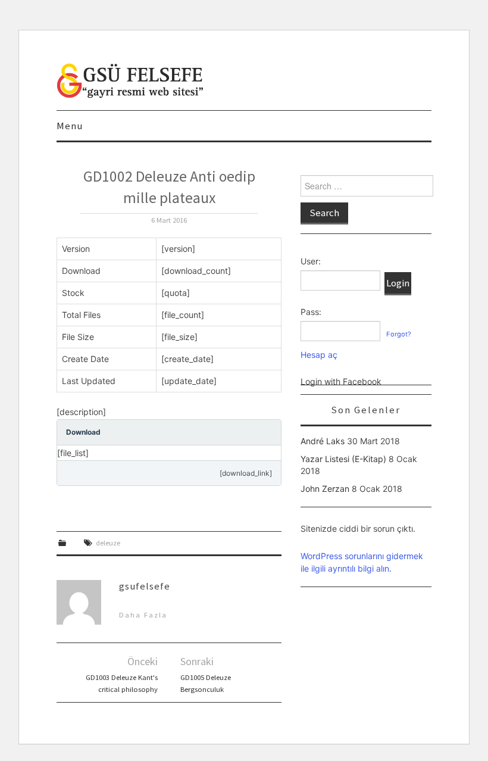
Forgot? (398, 334)
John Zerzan (325, 489)
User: (311, 261)
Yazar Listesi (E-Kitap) (343, 459)
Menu (70, 125)
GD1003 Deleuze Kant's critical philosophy (122, 683)
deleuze (108, 542)
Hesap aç (319, 355)
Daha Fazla (143, 614)
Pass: (311, 312)
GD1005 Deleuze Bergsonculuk (205, 683)
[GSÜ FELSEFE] (131, 79)
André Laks (323, 441)
